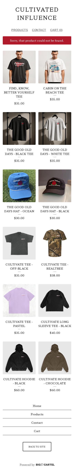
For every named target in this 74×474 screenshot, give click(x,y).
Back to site (37, 446)
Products (19, 30)
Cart (37, 431)
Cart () (56, 30)
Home (37, 406)
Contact (39, 30)
